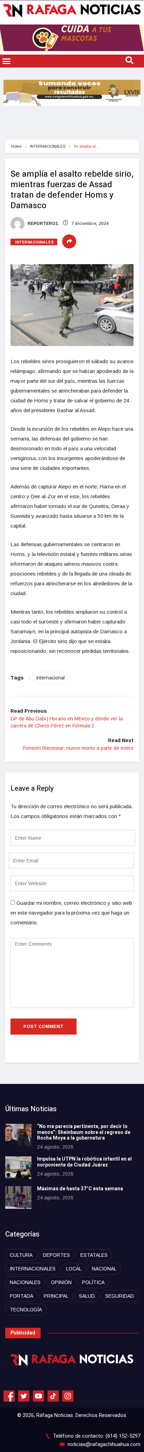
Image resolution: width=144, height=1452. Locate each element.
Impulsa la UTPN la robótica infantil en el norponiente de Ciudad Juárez (84, 1162)
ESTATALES (94, 1255)
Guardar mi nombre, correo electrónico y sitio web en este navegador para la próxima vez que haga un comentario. (71, 912)
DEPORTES (56, 1255)
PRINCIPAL (56, 1296)
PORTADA (21, 1296)
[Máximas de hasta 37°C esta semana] (18, 1197)
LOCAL (73, 1268)
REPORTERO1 (42, 223)
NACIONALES (25, 1282)
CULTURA (21, 1255)
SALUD (87, 1296)
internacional (50, 678)
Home (16, 146)
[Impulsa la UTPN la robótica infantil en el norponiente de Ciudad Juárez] (18, 1167)
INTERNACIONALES (47, 146)
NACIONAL (104, 1268)
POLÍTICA (93, 1282)
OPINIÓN (61, 1282)
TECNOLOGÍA (26, 1309)
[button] (6, 61)
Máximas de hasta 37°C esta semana (80, 1188)
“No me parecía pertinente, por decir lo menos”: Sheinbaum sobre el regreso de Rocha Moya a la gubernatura (83, 1132)
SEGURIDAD (119, 1296)
